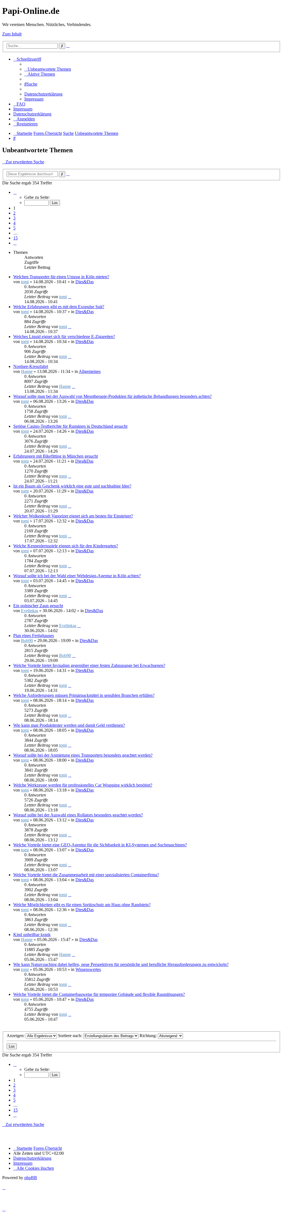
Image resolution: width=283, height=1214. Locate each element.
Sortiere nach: (70, 1035)
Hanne (27, 371)
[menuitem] (47, 69)
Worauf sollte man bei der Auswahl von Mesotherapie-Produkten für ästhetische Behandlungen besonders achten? (112, 396)
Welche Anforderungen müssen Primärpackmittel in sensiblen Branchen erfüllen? (83, 695)
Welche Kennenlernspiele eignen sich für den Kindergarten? (65, 545)
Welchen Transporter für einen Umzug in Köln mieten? (61, 276)
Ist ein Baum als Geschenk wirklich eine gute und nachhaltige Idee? (72, 486)
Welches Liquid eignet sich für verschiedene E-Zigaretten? (64, 336)
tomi (25, 281)
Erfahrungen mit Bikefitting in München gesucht (55, 456)
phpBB (30, 1177)
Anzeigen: (16, 1035)
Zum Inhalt (12, 34)
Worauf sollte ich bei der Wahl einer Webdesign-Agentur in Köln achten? (77, 575)
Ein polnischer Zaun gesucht (38, 605)
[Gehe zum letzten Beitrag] (69, 296)
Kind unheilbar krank (32, 934)
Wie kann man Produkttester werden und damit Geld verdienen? (69, 725)
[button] (15, 192)
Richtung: (149, 1035)
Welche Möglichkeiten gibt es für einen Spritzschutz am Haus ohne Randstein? (82, 904)
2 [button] (14, 213)
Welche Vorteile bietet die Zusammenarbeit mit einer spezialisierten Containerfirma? (86, 874)
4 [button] (14, 223)
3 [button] (14, 218)
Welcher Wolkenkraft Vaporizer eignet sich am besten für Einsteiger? (73, 516)
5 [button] (14, 228)
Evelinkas (29, 610)
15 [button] (15, 238)
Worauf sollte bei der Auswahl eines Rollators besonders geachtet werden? (78, 815)
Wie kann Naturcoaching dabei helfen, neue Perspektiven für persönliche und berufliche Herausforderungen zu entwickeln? (121, 964)
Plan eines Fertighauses (33, 635)
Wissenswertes (88, 969)
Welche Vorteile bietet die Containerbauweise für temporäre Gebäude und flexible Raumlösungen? (99, 994)
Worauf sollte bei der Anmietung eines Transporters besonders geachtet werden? (83, 755)
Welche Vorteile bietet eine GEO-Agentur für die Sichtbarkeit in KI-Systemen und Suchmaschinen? (100, 844)
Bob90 (27, 640)
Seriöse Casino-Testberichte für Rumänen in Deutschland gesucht (70, 426)
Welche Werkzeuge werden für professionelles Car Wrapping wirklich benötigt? (82, 785)
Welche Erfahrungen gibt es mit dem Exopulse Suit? (58, 306)
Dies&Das (84, 281)
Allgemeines (90, 371)
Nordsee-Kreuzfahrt (30, 366)
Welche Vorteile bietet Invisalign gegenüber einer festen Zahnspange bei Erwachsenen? (89, 665)
